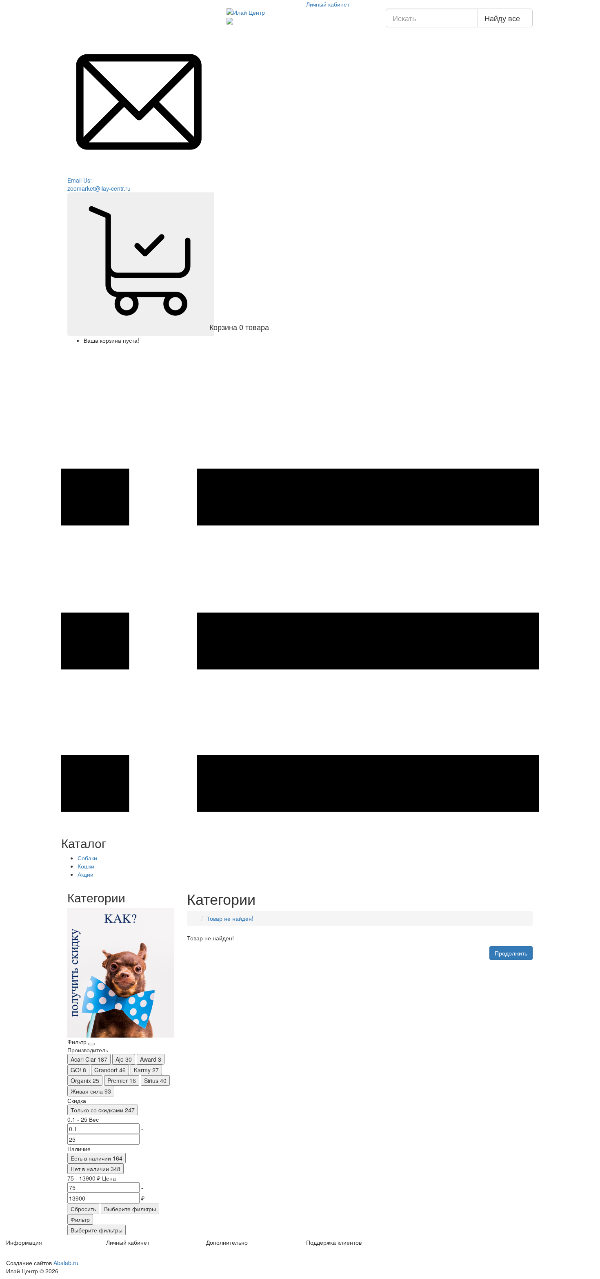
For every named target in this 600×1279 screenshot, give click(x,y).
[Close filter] (91, 1044)
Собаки (88, 858)
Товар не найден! (230, 918)
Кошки (87, 866)
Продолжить (511, 953)
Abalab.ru (65, 1263)
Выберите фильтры (130, 1209)
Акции (85, 874)
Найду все (502, 18)
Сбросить (83, 1209)
